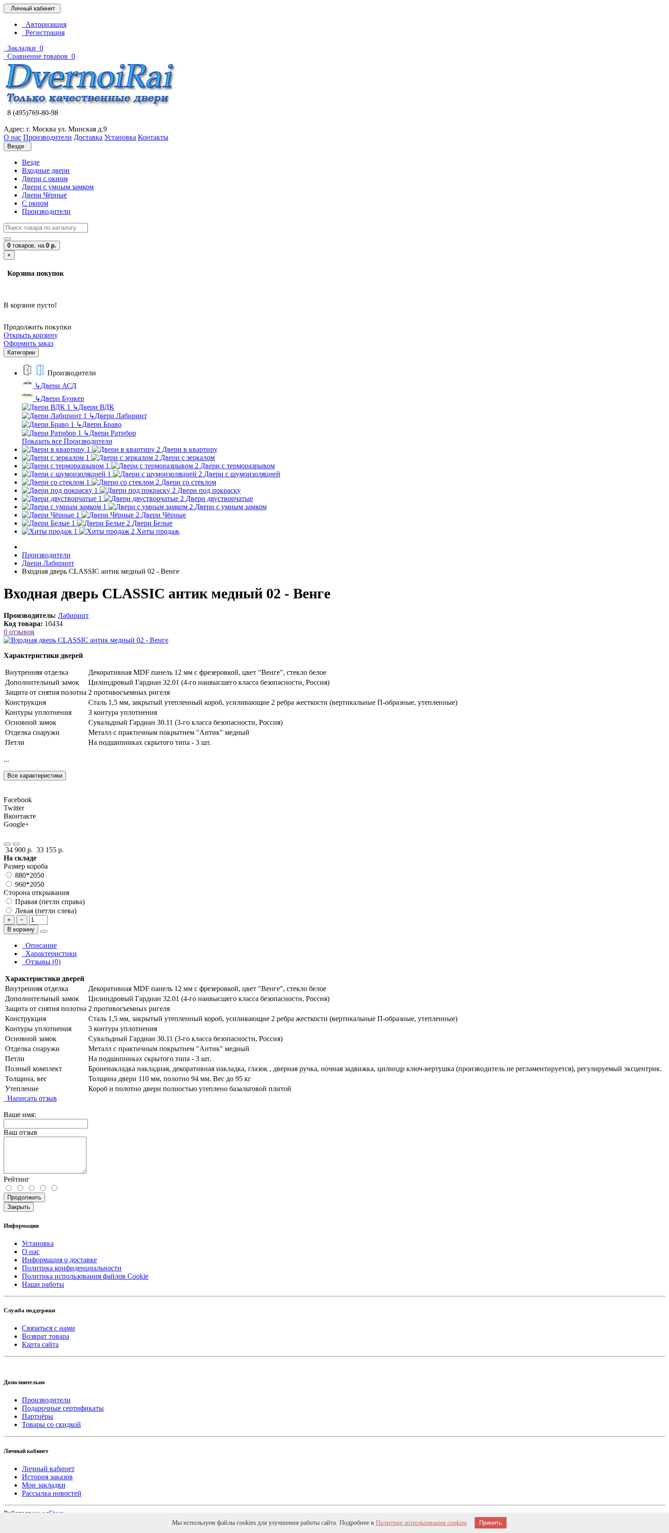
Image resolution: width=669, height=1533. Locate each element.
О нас (31, 1251)
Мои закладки (44, 1485)
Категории (21, 352)
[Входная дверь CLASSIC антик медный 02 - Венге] (86, 640)
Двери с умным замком (58, 187)
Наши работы (43, 1284)
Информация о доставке (59, 1260)
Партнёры (37, 1416)
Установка (38, 1243)
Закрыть (18, 1207)
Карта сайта (40, 1344)
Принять (490, 1522)
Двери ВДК (93, 407)
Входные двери (46, 170)
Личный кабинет (48, 1468)
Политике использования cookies (421, 1522)
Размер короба (26, 866)
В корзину (21, 929)
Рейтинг (17, 1179)
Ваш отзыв (20, 1132)
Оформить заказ (28, 343)
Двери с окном (45, 178)
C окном (35, 203)
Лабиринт (73, 615)
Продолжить (24, 1197)
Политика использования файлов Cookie (85, 1276)
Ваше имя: (20, 1114)
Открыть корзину (31, 335)
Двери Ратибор (109, 433)
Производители (46, 211)
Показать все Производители (67, 441)
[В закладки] (7, 844)
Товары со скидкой (51, 1424)
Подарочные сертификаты (63, 1408)
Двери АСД (55, 386)
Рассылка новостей (51, 1493)
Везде (31, 162)
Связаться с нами (48, 1328)
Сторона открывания (36, 892)
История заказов (47, 1477)
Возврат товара (45, 1336)
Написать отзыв (30, 1098)
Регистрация (43, 32)
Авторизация (44, 24)
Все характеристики (34, 775)
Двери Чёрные (44, 195)
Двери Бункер (59, 398)
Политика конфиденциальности (72, 1268)
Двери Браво (99, 424)
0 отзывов (19, 632)
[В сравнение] (16, 844)
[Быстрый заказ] (43, 931)
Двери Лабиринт (118, 416)
